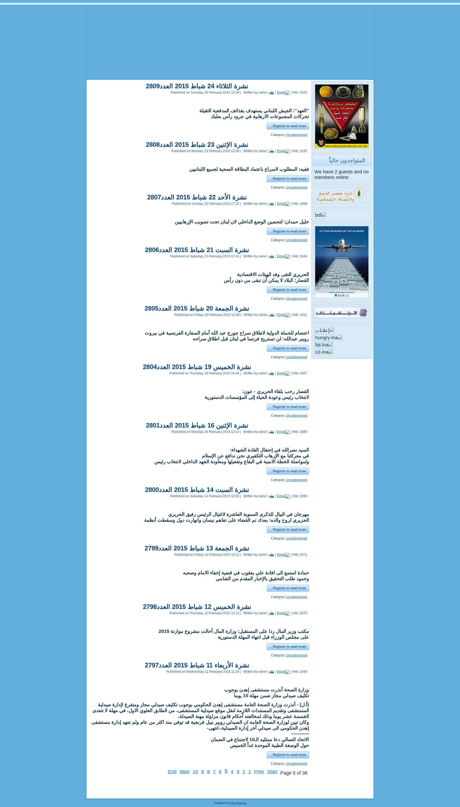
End (172, 771)
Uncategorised (296, 135)
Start (272, 771)
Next (185, 771)
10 (195, 771)
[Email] (283, 92)
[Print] (271, 92)
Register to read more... (288, 126)
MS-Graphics (239, 802)
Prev (259, 771)
